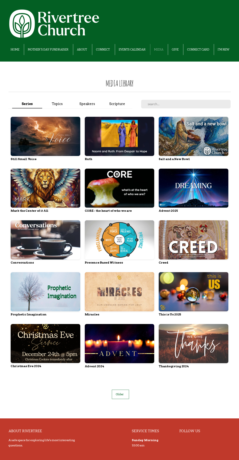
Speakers (87, 104)
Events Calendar (132, 49)
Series (27, 104)
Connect (103, 49)
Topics (57, 104)
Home (15, 49)
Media (158, 49)
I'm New (223, 49)
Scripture (117, 104)
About (82, 49)
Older (120, 394)
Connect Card (198, 49)
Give (175, 49)
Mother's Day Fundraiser (48, 49)
